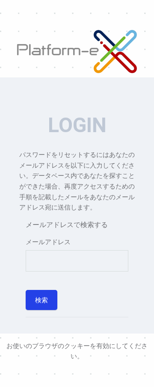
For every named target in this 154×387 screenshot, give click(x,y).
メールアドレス (48, 241)
